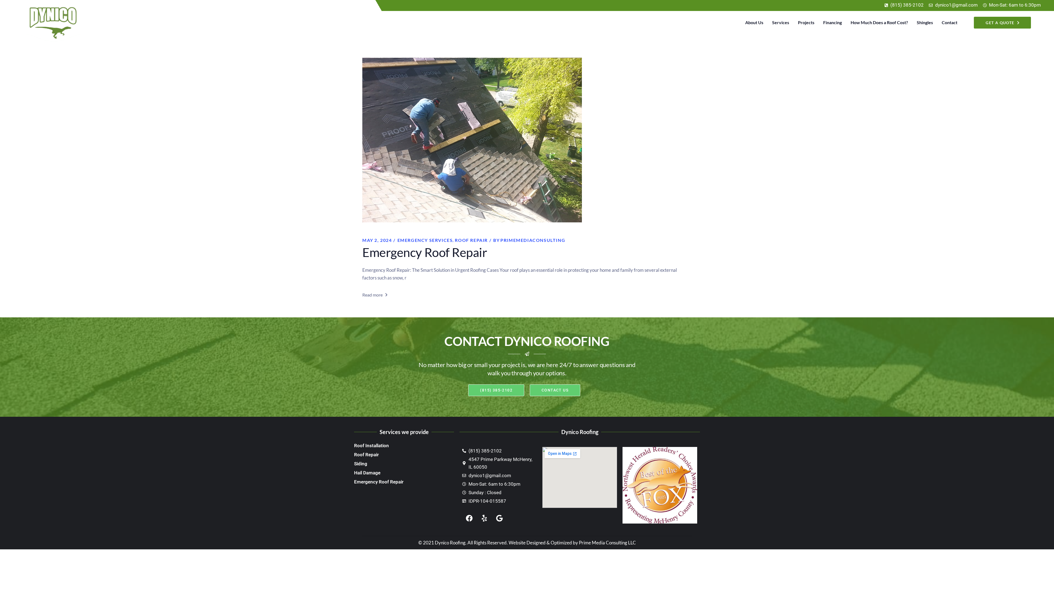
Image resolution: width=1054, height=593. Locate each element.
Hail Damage (367, 472)
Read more (372, 294)
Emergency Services (425, 240)
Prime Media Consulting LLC (607, 543)
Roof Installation (371, 445)
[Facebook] (469, 518)
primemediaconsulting (529, 240)
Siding (360, 463)
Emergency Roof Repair (424, 252)
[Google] (499, 518)
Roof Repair (471, 240)
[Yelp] (484, 518)
